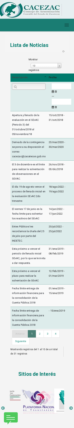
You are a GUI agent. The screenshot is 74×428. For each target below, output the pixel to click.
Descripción (20, 77)
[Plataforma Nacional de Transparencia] (37, 401)
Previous (3, 408)
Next (71, 408)
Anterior (20, 333)
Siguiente (20, 341)
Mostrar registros (34, 65)
